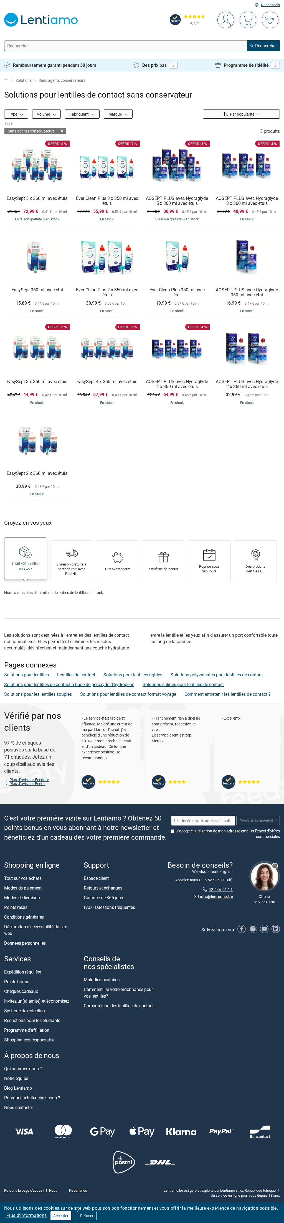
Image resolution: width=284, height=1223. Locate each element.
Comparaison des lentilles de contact (118, 1006)
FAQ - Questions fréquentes (109, 907)
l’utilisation (203, 831)
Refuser (86, 1215)
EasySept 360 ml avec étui (37, 289)
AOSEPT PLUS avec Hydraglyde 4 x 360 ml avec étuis (177, 384)
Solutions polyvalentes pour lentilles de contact (217, 675)
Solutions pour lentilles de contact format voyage (128, 694)
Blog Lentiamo (18, 1088)
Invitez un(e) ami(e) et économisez (36, 1001)
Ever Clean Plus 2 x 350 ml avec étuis (107, 292)
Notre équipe (16, 1078)
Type (13, 114)
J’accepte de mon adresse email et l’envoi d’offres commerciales (228, 833)
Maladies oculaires (102, 980)
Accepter (61, 1215)
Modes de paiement (23, 888)
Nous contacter (18, 1107)
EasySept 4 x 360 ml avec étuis (107, 381)
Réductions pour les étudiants (32, 1020)
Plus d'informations (26, 1215)
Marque (115, 114)
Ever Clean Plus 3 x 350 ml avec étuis (107, 201)
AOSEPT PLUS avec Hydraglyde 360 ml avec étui (247, 292)
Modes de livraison (22, 898)
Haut (53, 1190)
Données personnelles (25, 943)
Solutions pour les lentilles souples (38, 694)
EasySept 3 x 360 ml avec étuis (37, 381)
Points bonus (16, 982)
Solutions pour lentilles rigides (132, 675)
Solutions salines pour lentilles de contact (183, 684)
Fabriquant (80, 114)
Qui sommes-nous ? (23, 1069)
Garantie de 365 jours (104, 898)
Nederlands (270, 4)
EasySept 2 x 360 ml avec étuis (37, 473)
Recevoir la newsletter (258, 820)
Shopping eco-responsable (29, 1040)
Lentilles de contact (76, 675)
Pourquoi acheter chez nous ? (32, 1098)
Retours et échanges (103, 888)
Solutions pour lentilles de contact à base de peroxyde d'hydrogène (69, 684)
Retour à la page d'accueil (24, 1190)
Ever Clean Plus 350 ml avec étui (177, 292)
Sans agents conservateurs (31, 131)
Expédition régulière (22, 972)
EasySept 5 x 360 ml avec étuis (37, 198)
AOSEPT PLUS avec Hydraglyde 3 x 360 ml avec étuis (247, 201)
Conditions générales (24, 917)
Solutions (24, 80)
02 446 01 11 (221, 889)
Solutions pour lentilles (26, 675)
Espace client (96, 878)
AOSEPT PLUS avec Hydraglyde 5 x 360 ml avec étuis (177, 201)
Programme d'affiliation (26, 1030)
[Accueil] (6, 80)
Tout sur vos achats (22, 878)
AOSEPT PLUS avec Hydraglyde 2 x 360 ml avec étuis (247, 384)
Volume (44, 114)
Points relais (15, 907)
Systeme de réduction (24, 1011)
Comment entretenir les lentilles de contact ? (227, 694)
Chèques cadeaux (21, 991)
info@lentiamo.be (216, 896)
